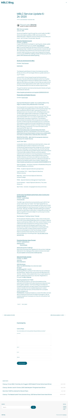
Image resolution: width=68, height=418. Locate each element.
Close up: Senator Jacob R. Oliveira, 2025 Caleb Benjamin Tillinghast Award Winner (24, 387)
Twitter (64, 409)
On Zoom (19, 267)
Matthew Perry (21, 243)
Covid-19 (18, 304)
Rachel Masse (23, 245)
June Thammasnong (23, 19)
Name (18, 347)
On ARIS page (20, 269)
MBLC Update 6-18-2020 (9, 315)
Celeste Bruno (25, 242)
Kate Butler (20, 66)
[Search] (33, 407)
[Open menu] (66, 2)
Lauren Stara (25, 198)
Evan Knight (25, 97)
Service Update (24, 304)
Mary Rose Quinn (21, 261)
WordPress (64, 414)
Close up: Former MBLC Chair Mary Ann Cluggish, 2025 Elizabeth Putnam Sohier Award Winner (27, 384)
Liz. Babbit (24, 258)
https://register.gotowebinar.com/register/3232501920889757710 (34, 162)
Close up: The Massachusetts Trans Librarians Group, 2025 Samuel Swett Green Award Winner (27, 394)
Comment (19, 333)
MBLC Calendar (27, 277)
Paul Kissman (25, 63)
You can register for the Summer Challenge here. (29, 252)
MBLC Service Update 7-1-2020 (57, 315)
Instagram (64, 407)
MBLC (34, 19)
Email (18, 352)
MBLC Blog (7, 2)
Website (18, 357)
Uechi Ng (19, 260)
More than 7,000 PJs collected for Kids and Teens (15, 391)
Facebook (64, 406)
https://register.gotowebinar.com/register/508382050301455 (33, 92)
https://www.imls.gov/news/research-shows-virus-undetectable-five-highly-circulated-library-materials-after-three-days (34, 133)
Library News (30, 19)
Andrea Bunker (21, 199)
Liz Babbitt (24, 42)
